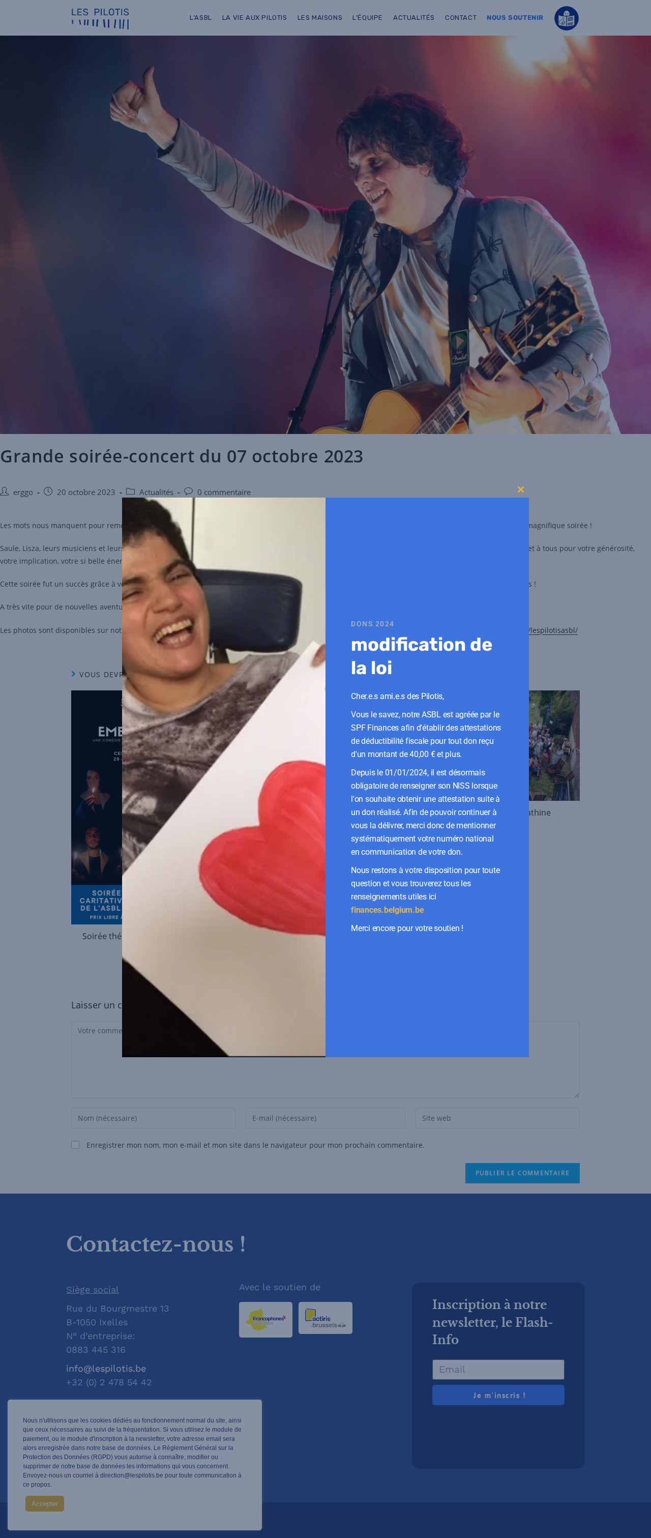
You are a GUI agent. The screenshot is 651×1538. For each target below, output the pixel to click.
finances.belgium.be (387, 910)
